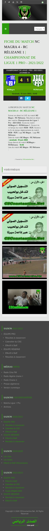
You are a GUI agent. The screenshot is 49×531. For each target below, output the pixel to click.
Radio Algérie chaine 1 (13, 376)
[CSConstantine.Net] (24, 12)
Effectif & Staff (11, 345)
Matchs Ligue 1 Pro (12, 403)
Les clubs (7, 456)
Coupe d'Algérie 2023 (13, 490)
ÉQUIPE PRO (9, 334)
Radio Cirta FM (10, 372)
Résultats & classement (15, 337)
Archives (7, 406)
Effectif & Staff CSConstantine (16, 463)
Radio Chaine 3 (10, 380)
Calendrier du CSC (13, 341)
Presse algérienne (11, 383)
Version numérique (12, 387)
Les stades (8, 459)
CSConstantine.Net (28, 159)
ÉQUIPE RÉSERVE (12, 349)
